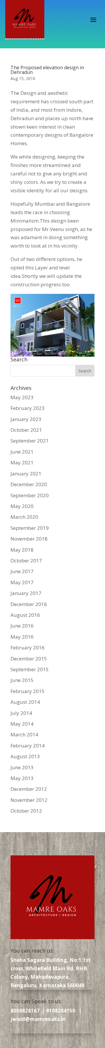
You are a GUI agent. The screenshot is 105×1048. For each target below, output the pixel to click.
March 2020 (24, 517)
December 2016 (28, 604)
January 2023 (25, 419)
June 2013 (22, 767)
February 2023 (27, 408)
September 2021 (29, 440)
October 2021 (26, 430)
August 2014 (25, 702)
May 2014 (22, 723)
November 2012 (29, 800)
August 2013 (25, 756)
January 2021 (25, 473)
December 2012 (28, 789)
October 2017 (26, 560)
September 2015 (29, 669)
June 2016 (22, 625)
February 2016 (27, 647)
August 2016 (25, 615)
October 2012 (26, 810)
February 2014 (27, 745)
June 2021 (22, 451)
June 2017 (22, 571)
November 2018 (29, 538)
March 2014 (24, 734)
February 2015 (27, 691)
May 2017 (22, 582)
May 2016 (22, 636)
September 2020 (29, 495)
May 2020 (22, 506)
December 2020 (28, 484)
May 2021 (22, 462)
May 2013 (22, 778)
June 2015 (22, 680)
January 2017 (25, 593)
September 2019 (29, 528)
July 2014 (21, 713)
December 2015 (28, 658)
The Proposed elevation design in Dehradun (47, 69)
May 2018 (22, 549)
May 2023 (22, 397)
